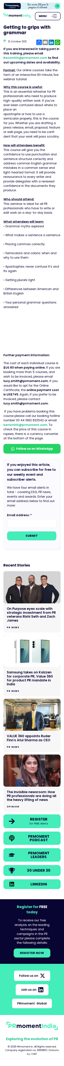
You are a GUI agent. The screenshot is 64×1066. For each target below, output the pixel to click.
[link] (32, 6)
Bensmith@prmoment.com (25, 58)
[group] (32, 6)
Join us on (29, 990)
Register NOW (32, 953)
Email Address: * (19, 515)
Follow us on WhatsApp (34, 449)
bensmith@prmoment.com (25, 425)
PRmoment (32, 1003)
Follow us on (28, 976)
